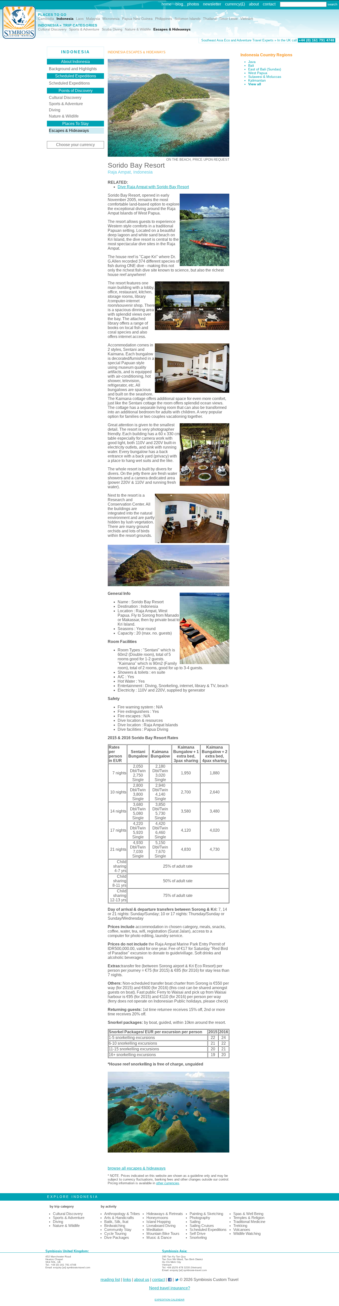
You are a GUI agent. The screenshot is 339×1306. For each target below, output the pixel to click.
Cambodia (46, 19)
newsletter (212, 4)
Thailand (210, 19)
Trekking (240, 1226)
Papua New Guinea (137, 19)
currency (232, 4)
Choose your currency (75, 145)
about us (141, 1279)
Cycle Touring (115, 1234)
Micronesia (111, 19)
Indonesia (65, 19)
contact (269, 4)
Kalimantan (257, 80)
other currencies (167, 1183)
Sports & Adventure (84, 29)
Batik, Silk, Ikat (116, 1222)
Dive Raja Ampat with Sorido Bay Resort (153, 187)
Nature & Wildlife (138, 29)
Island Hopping (158, 1222)
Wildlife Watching (247, 1234)
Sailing (195, 1222)
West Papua (257, 73)
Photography (200, 1218)
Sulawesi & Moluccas (264, 77)
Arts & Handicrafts (119, 1218)
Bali (251, 65)
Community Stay (118, 1230)
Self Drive (197, 1234)
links (127, 1279)
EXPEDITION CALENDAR (169, 1299)
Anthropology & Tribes (122, 1214)
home (166, 4)
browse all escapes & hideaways (137, 1168)
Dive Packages (116, 1238)
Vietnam (246, 19)
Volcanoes (241, 1230)
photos (193, 4)
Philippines (163, 19)
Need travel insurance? (169, 1288)
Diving (54, 110)
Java (252, 62)
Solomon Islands (187, 19)
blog (179, 4)
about (254, 4)
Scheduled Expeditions (69, 83)
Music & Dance (158, 1238)
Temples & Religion (248, 1218)
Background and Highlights (73, 69)
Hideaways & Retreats (164, 1214)
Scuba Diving (112, 29)
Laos (80, 19)
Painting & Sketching (206, 1214)
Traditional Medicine (249, 1222)
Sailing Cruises (202, 1226)
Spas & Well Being (248, 1214)
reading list (110, 1279)
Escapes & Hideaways (172, 29)
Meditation (154, 1230)
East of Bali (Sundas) (264, 69)
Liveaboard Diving (160, 1226)
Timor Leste (228, 19)
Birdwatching (114, 1226)
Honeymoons (157, 1218)
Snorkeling (198, 1238)
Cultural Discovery (52, 29)
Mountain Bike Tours (162, 1234)
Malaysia (93, 19)
